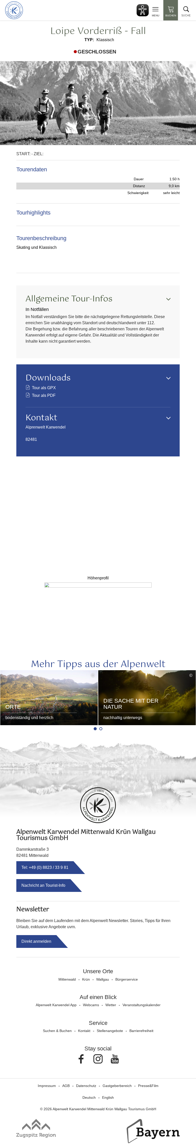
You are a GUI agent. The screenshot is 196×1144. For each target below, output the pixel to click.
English (108, 1097)
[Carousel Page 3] (100, 728)
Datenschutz (86, 1086)
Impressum (47, 1086)
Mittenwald (67, 979)
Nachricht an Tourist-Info (43, 885)
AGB (66, 1086)
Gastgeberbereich (117, 1086)
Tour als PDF (44, 395)
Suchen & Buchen (57, 1031)
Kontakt (84, 1031)
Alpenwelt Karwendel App (56, 1005)
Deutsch (89, 1097)
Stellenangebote (110, 1031)
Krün (86, 979)
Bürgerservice (126, 979)
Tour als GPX (44, 388)
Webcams (91, 1005)
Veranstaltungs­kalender (141, 1005)
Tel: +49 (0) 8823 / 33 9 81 (44, 867)
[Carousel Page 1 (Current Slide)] (95, 728)
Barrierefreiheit (141, 1031)
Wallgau (102, 979)
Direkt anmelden (36, 941)
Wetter (110, 1005)
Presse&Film (148, 1086)
